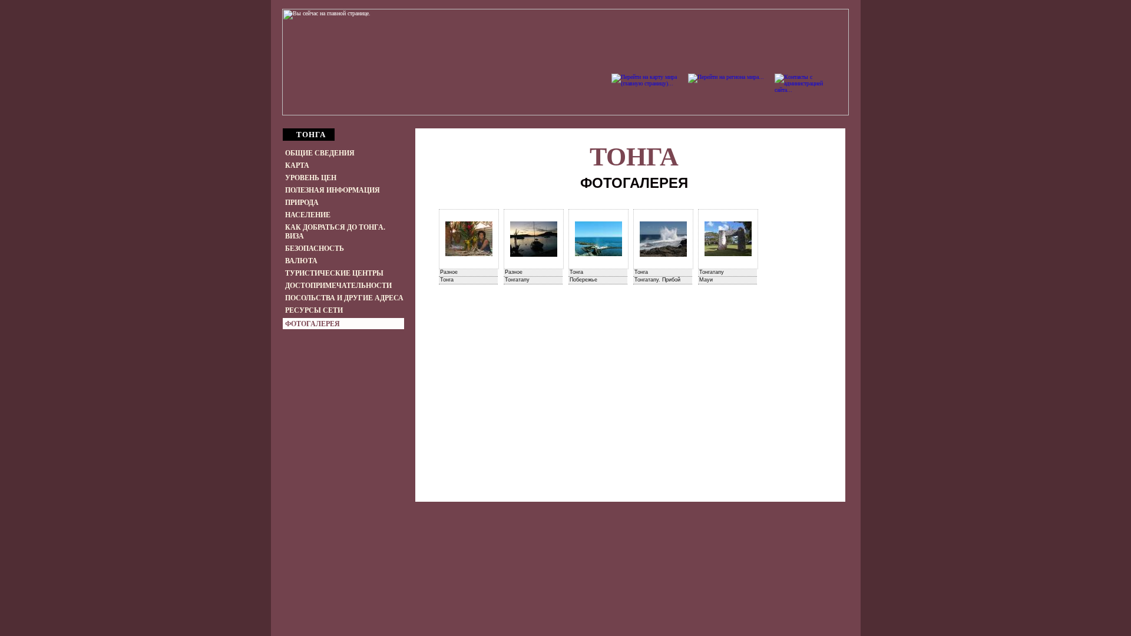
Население (307, 215)
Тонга (634, 157)
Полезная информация (332, 190)
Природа (302, 202)
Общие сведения (320, 153)
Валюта (301, 261)
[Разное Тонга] (468, 238)
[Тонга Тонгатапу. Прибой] (663, 239)
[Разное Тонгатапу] (533, 239)
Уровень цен (310, 178)
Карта (297, 165)
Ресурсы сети (314, 310)
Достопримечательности (338, 285)
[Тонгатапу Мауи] (728, 238)
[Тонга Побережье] (598, 238)
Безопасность (314, 248)
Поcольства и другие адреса (344, 298)
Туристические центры (334, 273)
